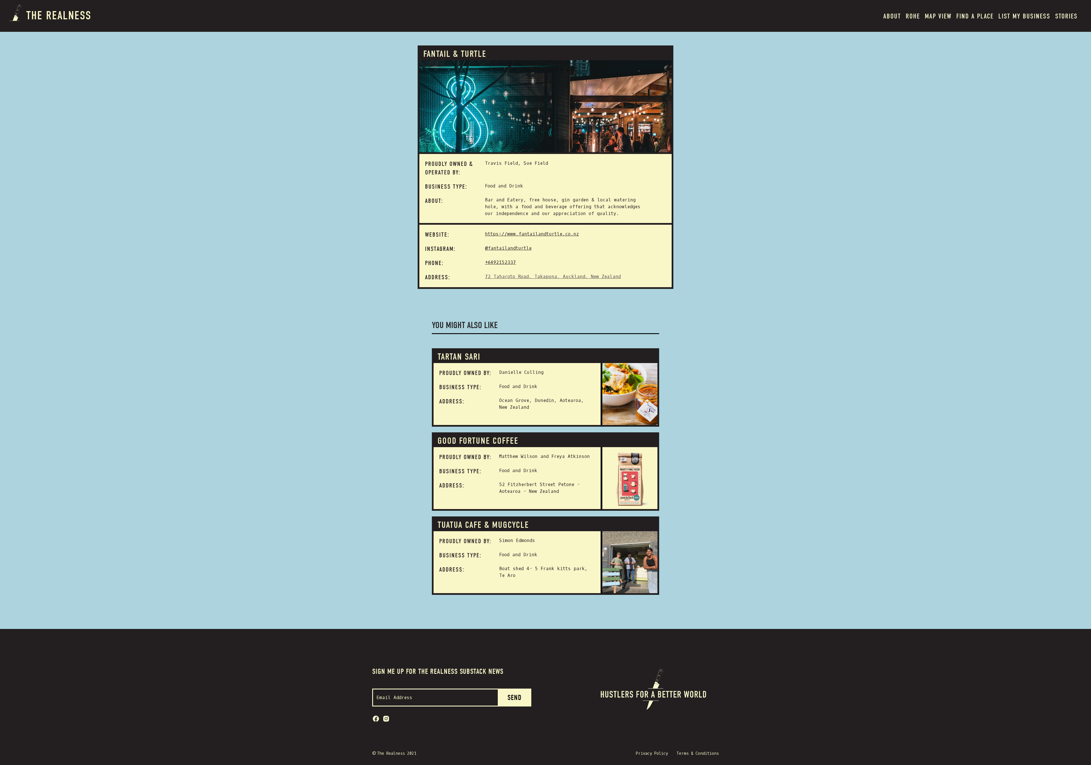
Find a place (975, 16)
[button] (913, 16)
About (892, 16)
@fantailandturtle (508, 248)
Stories (1066, 16)
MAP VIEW (938, 16)
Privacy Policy (652, 753)
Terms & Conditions (697, 753)
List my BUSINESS (1024, 16)
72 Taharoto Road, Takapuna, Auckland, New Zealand (553, 277)
